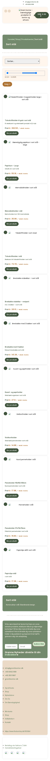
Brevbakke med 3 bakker (14, 347)
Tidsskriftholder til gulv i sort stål (18, 120)
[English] (5, 3)
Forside (11, 39)
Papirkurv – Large (12, 166)
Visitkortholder (11, 437)
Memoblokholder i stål (13, 211)
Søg (6, 84)
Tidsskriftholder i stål (13, 256)
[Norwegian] (15, 3)
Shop (18, 39)
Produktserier (27, 39)
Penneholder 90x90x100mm (15, 483)
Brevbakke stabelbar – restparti (17, 302)
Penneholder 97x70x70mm (15, 528)
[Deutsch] (20, 3)
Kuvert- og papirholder (13, 392)
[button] (12, 133)
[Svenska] (10, 3)
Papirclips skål (10, 573)
